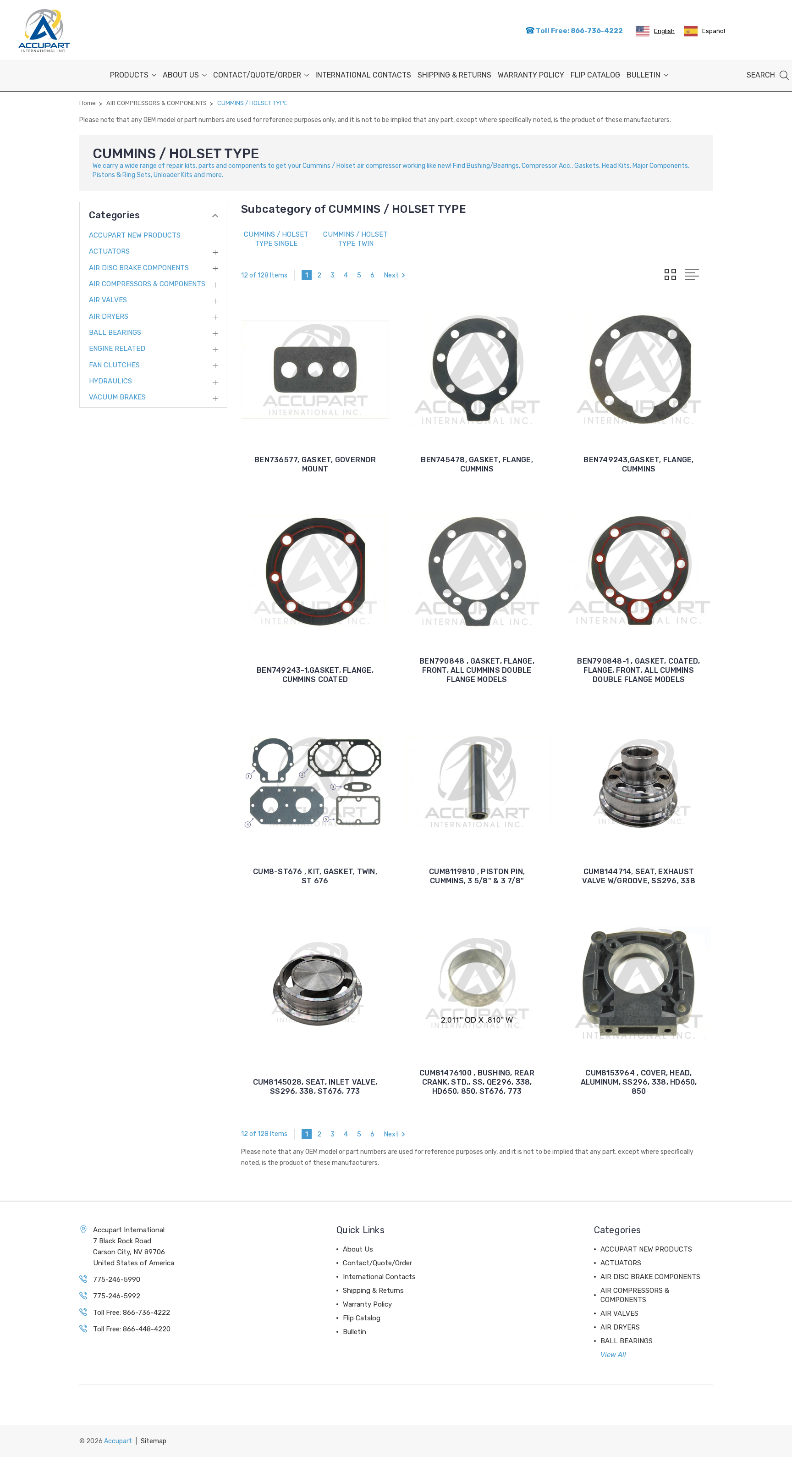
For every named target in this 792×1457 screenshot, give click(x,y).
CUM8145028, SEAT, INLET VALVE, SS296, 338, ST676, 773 (315, 1087)
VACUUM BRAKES (117, 397)
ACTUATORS (109, 251)
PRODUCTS (129, 75)
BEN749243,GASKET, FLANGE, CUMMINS (638, 464)
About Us (181, 75)
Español (713, 31)
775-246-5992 (116, 1296)
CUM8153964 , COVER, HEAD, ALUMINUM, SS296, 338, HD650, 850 (639, 1082)
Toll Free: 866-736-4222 (578, 31)
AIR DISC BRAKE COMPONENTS (139, 268)
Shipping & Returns (454, 75)
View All (613, 1355)
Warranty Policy (531, 75)
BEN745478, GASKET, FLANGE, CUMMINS (477, 464)
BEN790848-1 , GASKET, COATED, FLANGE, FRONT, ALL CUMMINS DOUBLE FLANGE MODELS (638, 670)
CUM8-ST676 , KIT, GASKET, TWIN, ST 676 (315, 876)
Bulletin (643, 75)
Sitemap (153, 1441)
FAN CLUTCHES (114, 365)
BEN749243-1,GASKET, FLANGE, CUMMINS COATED (315, 675)
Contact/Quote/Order (257, 75)
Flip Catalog (595, 75)
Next (391, 275)
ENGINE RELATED (117, 348)
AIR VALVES (108, 300)
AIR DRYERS (108, 316)
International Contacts (363, 75)
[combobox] (655, 31)
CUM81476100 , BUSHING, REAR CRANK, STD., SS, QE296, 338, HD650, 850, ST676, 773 (476, 1082)
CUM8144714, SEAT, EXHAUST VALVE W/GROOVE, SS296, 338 (638, 876)
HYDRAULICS (110, 381)
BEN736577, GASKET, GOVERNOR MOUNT (315, 464)
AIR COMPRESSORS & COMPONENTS (147, 284)
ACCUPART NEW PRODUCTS (135, 235)
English (664, 31)
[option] (704, 31)
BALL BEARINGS (115, 332)
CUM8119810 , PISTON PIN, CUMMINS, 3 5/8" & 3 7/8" (477, 876)
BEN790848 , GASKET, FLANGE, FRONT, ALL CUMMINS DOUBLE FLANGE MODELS (476, 670)
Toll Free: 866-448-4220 (131, 1329)
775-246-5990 (116, 1279)
